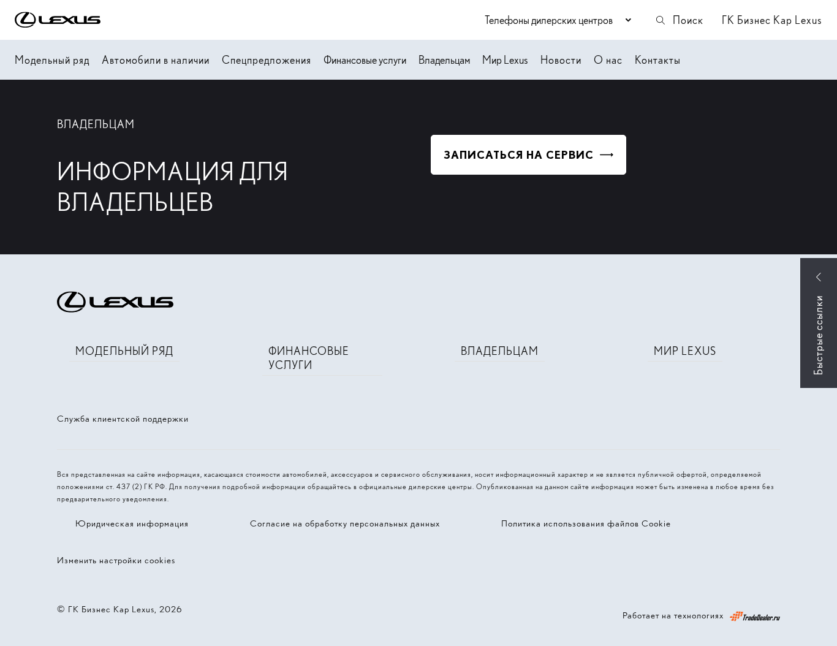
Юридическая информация (132, 523)
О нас (608, 59)
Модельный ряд (52, 59)
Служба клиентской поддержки (123, 418)
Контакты (658, 59)
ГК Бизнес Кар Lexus (772, 19)
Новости (560, 59)
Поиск (688, 19)
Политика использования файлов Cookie (586, 523)
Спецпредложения (266, 59)
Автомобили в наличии (156, 59)
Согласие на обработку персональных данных (345, 523)
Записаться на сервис (519, 154)
